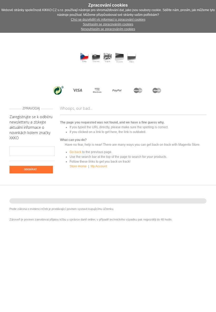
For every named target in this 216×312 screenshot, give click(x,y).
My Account (99, 166)
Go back (75, 152)
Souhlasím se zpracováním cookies (108, 24)
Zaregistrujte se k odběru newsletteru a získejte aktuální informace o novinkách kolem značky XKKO (30, 127)
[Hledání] (60, 76)
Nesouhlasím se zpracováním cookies (108, 29)
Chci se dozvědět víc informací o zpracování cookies (108, 19)
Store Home (78, 166)
